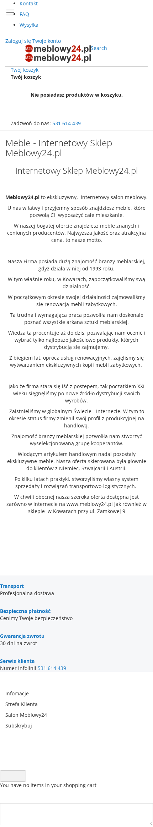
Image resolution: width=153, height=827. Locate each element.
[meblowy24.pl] (58, 54)
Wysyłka (29, 24)
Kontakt (29, 3)
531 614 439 (66, 123)
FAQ (24, 14)
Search (99, 48)
